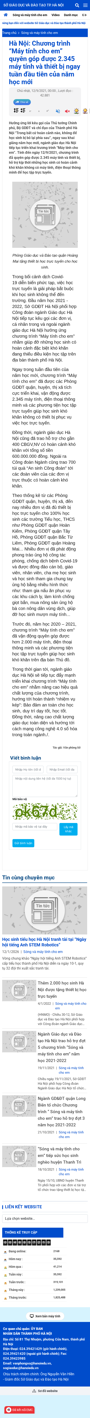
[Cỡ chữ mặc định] (39, 111)
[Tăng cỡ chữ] (47, 111)
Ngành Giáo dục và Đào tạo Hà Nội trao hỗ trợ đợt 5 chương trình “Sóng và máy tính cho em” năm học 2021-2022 (61, 1047)
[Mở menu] (85, 5)
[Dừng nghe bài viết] (67, 111)
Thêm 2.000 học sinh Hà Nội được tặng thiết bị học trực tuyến (62, 990)
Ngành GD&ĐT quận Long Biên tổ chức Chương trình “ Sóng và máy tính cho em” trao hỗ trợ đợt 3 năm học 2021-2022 (62, 1111)
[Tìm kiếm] (77, 5)
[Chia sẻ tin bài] (22, 102)
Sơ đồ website (47, 1391)
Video (56, 15)
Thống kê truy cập (21, 1232)
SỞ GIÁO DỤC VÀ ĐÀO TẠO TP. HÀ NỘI (33, 5)
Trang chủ (9, 33)
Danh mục (71, 15)
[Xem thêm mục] (86, 15)
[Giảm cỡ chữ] (30, 111)
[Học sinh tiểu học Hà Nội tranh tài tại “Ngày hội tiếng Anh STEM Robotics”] (44, 910)
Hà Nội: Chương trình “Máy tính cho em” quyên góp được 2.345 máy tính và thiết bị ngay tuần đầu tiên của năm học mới (44, 62)
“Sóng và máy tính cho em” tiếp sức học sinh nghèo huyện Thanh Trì (59, 1155)
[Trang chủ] (6, 15)
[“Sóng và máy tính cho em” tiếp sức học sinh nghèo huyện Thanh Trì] (19, 1156)
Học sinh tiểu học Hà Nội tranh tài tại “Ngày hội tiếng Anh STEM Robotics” (44, 942)
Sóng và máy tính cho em (30, 15)
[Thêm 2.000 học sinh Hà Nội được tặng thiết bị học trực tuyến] (19, 990)
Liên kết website (23, 1206)
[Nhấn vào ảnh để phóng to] (45, 215)
